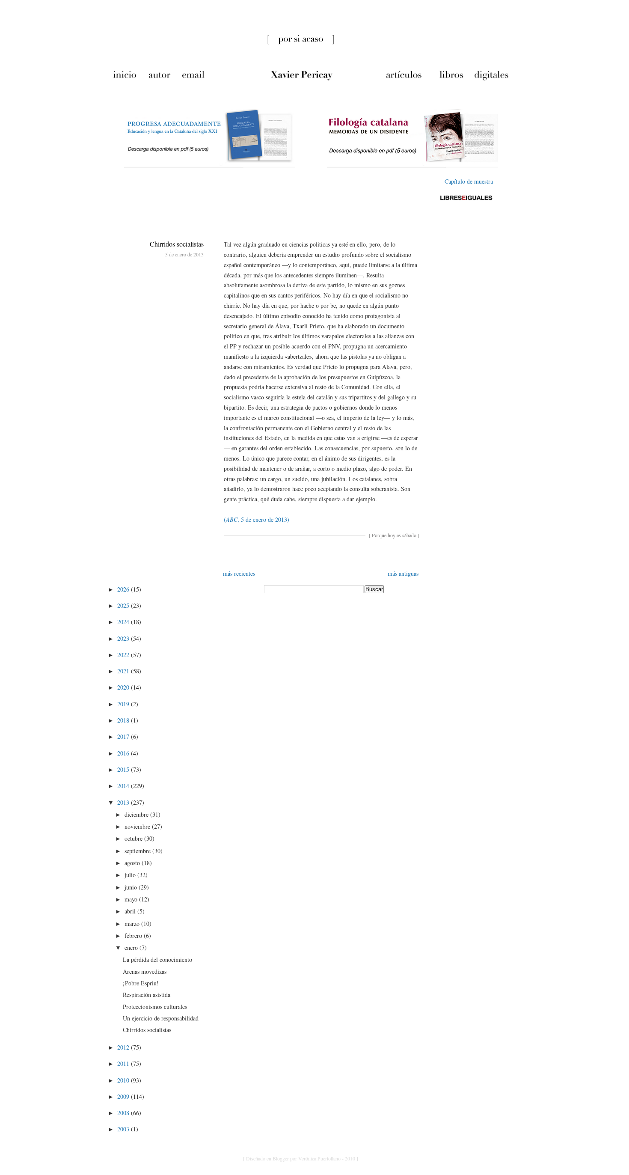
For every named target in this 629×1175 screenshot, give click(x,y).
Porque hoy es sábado (394, 535)
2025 (124, 605)
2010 (124, 1080)
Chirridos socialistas (177, 243)
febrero (134, 935)
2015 (124, 769)
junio (132, 887)
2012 (124, 1047)
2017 (124, 736)
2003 (124, 1129)
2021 (124, 671)
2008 (124, 1113)
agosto (133, 863)
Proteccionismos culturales (155, 1006)
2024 (124, 622)
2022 (124, 655)
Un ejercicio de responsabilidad (161, 1018)
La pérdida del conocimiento (157, 959)
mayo (132, 899)
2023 (124, 638)
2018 (124, 720)
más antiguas (403, 573)
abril (131, 911)
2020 (124, 687)
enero (132, 947)
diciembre (137, 814)
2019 (124, 704)
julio (131, 875)
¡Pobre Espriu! (141, 983)
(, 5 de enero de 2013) (256, 519)
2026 (124, 589)
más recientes (239, 573)
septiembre (138, 851)
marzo (133, 923)
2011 (124, 1063)
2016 (124, 753)
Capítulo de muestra (469, 181)
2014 (124, 786)
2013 (124, 802)
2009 (124, 1096)
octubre (134, 838)
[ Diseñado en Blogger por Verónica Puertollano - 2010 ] (300, 1158)
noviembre (138, 826)
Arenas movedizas (144, 971)
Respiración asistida (146, 995)
